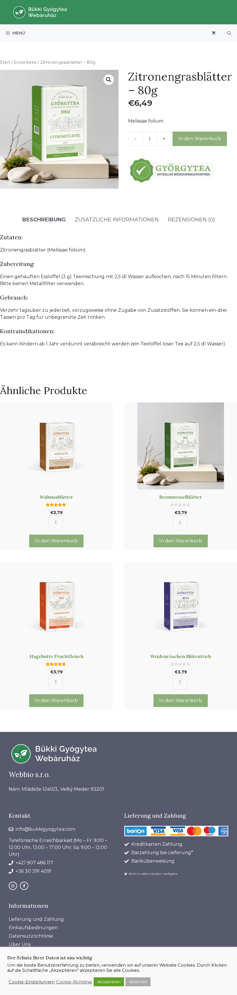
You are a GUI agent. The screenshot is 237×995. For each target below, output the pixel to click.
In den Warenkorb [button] (56, 541)
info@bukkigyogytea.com (45, 829)
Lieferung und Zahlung (36, 919)
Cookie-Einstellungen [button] (32, 982)
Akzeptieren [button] (109, 981)
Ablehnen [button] (138, 981)
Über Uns (20, 944)
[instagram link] (13, 886)
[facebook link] (24, 886)
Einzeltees (25, 62)
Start (5, 62)
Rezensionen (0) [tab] (191, 219)
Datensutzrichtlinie (31, 936)
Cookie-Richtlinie (74, 982)
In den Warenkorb (199, 138)
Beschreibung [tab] (44, 219)
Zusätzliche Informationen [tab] (117, 219)
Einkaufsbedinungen (33, 927)
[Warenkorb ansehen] (213, 33)
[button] (229, 33)
